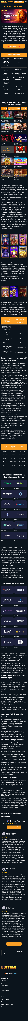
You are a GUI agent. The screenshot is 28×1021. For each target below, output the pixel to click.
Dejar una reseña (14, 827)
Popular (3, 108)
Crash (16, 108)
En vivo (9, 108)
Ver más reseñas (13, 944)
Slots (22, 108)
